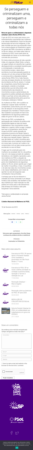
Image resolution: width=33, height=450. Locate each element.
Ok (17, 447)
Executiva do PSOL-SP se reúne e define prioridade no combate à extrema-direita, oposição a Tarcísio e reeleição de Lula (21, 272)
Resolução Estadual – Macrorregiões (19, 283)
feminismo (13, 213)
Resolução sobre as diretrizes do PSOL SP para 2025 (21, 292)
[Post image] (6, 256)
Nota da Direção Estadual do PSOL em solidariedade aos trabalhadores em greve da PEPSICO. (21, 311)
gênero (22, 213)
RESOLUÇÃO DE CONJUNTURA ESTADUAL (20, 300)
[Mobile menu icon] (29, 2)
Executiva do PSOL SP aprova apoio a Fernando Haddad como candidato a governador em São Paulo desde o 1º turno (21, 257)
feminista (18, 213)
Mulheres (27, 213)
